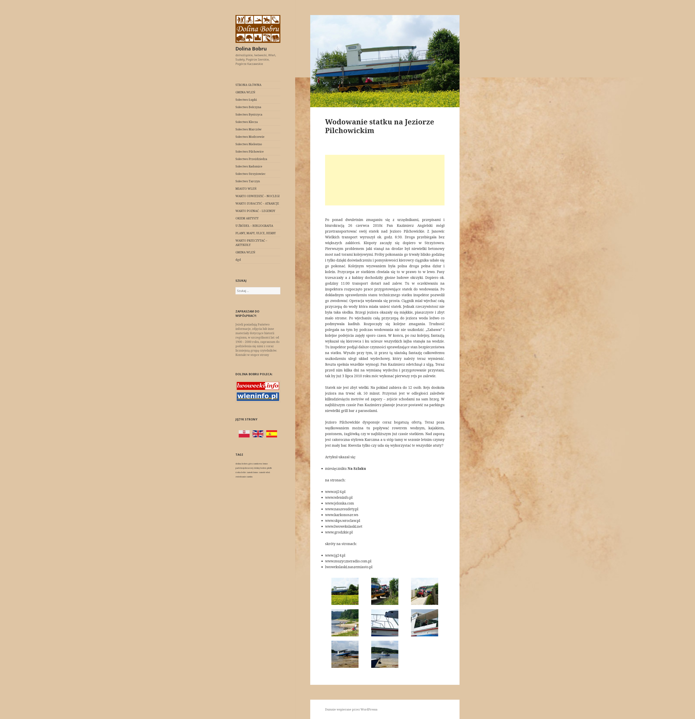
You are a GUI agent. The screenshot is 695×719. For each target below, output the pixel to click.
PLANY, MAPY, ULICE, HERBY (255, 233)
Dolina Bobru (251, 48)
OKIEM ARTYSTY (247, 218)
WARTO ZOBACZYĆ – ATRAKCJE (257, 203)
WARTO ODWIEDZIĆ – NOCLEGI (257, 196)
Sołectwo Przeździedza (251, 159)
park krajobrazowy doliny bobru (250, 468)
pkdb (269, 468)
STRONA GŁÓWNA (248, 85)
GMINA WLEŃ (245, 92)
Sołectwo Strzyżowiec (250, 174)
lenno (265, 463)
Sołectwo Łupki (246, 100)
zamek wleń (264, 472)
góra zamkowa (255, 463)
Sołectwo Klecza (246, 122)
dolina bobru (241, 463)
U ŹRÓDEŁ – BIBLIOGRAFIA (254, 226)
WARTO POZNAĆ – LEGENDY (255, 211)
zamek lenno (252, 472)
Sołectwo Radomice (248, 166)
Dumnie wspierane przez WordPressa (351, 709)
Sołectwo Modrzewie (249, 137)
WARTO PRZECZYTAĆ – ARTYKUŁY (251, 243)
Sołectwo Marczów (248, 129)
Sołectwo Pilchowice (249, 152)
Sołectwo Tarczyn (247, 181)
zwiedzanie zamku (243, 476)
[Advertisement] (385, 180)
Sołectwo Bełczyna (248, 107)
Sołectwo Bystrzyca (248, 114)
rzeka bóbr (240, 472)
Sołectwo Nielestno (248, 144)
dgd (238, 260)
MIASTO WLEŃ (245, 189)
